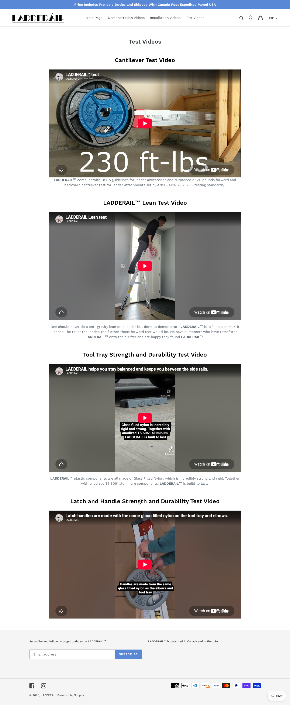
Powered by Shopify (70, 695)
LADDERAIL (48, 695)
